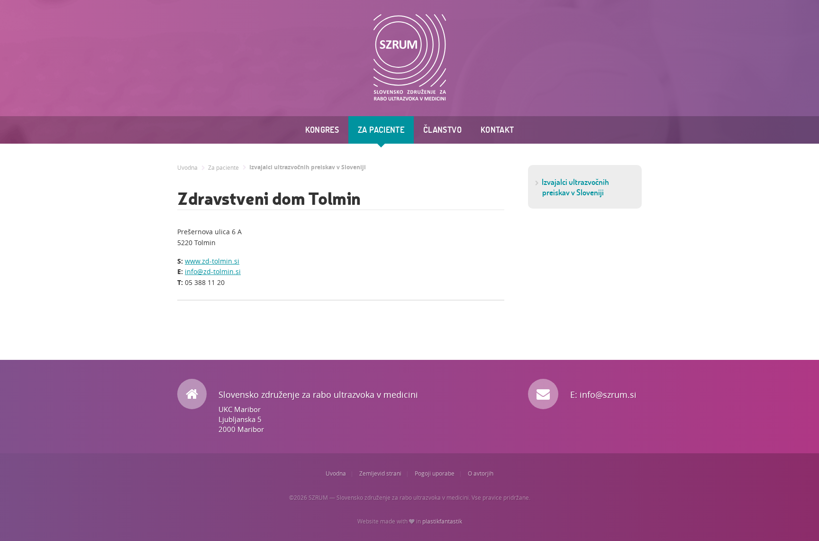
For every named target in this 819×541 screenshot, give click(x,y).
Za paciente (381, 129)
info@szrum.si (608, 394)
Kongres (322, 129)
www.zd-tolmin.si (212, 261)
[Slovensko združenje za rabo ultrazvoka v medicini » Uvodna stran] (409, 57)
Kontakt (497, 129)
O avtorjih (480, 473)
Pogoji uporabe (435, 473)
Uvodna (187, 167)
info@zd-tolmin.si (213, 271)
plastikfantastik (442, 521)
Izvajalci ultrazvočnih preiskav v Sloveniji (307, 167)
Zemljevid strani (380, 473)
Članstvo (442, 129)
